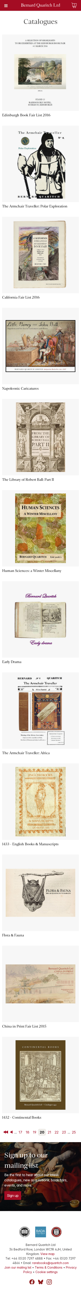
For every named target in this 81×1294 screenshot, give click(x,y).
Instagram (49, 1282)
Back (12, 1132)
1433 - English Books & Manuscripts (30, 844)
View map (47, 1254)
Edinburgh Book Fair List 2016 (26, 115)
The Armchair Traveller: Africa (26, 753)
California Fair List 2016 (21, 297)
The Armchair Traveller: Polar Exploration (34, 206)
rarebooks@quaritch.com (50, 1263)
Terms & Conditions (48, 1267)
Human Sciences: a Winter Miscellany (31, 571)
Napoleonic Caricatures (20, 388)
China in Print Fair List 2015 (24, 1026)
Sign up (13, 1195)
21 (49, 1132)
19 (34, 1132)
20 (42, 1132)
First (6, 1132)
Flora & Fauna (13, 935)
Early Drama (11, 662)
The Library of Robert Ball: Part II (28, 480)
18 (27, 1132)
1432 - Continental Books (21, 1117)
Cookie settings (46, 1272)
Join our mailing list (17, 1267)
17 (20, 1132)
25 (74, 1132)
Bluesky (40, 1282)
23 (64, 1132)
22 (57, 1132)
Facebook (32, 1282)
